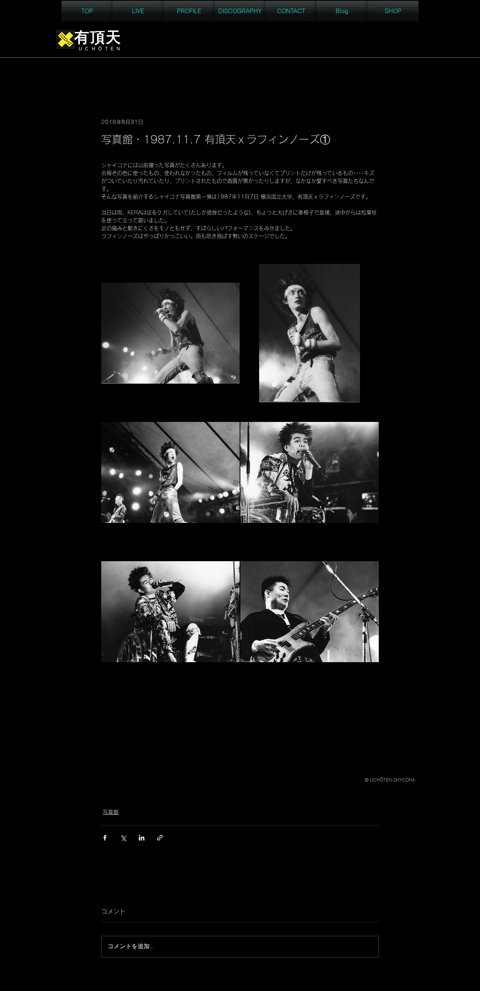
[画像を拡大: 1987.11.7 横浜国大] (170, 333)
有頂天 (152, 72)
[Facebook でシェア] (104, 837)
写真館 (184, 72)
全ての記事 (78, 72)
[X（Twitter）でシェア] (123, 837)
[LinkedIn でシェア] (141, 837)
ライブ (216, 72)
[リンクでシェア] (160, 837)
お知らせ (118, 72)
